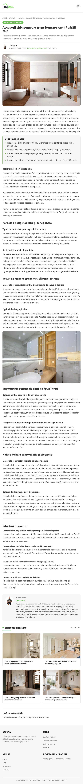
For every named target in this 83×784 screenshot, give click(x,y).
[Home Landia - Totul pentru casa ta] (8, 6)
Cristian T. (13, 45)
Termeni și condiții (50, 740)
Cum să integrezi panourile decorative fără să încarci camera (20, 698)
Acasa (4, 759)
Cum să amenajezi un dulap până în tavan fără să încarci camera (19, 662)
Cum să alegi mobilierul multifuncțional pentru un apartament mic (61, 698)
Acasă (4, 18)
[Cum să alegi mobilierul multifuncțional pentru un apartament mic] (61, 682)
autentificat (17, 717)
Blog (4, 763)
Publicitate (6, 770)
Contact (46, 748)
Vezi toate (75, 627)
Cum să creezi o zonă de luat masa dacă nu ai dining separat (60, 662)
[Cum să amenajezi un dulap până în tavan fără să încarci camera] (21, 645)
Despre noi (6, 766)
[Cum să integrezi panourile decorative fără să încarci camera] (21, 682)
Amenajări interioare (16, 18)
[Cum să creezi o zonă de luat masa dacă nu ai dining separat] (61, 645)
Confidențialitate (49, 737)
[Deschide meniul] (78, 6)
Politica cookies (49, 744)
